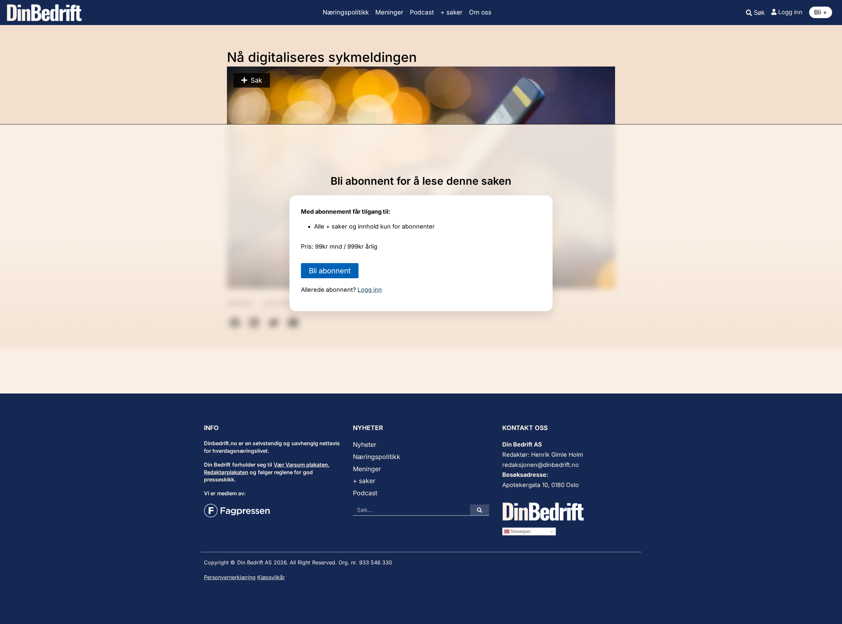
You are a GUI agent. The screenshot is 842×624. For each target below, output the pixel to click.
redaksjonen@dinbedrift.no (540, 464)
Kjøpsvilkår (271, 577)
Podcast (422, 12)
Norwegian (520, 531)
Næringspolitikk (346, 12)
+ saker (451, 12)
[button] (252, 80)
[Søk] (479, 509)
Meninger (389, 12)
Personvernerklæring (230, 577)
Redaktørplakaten (226, 472)
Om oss (480, 12)
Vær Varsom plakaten (301, 464)
